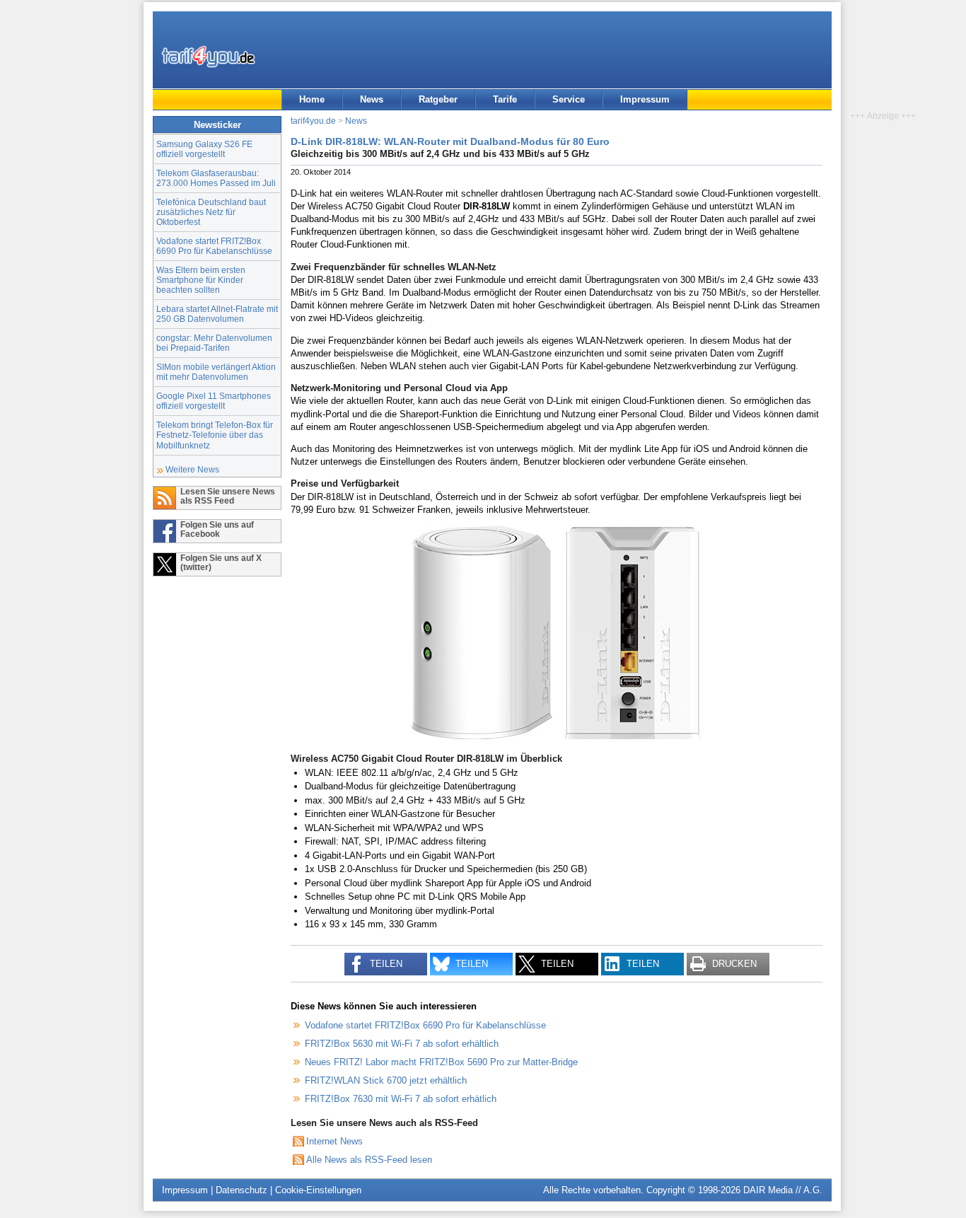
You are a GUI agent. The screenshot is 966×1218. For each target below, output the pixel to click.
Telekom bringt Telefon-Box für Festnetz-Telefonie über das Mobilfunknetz (214, 434)
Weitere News (192, 469)
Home (312, 99)
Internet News (334, 1141)
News (371, 99)
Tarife (505, 99)
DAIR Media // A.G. (782, 1190)
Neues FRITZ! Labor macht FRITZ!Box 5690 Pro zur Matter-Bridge (441, 1062)
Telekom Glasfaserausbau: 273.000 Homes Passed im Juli (216, 177)
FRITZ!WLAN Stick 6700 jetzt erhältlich (386, 1080)
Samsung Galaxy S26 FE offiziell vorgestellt (204, 148)
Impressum (645, 99)
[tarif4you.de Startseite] (208, 56)
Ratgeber (438, 99)
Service (568, 99)
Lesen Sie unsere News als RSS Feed (227, 496)
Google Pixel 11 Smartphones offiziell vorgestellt (213, 400)
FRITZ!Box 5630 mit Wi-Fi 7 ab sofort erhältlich (402, 1043)
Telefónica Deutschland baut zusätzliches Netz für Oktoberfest (211, 211)
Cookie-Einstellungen (318, 1190)
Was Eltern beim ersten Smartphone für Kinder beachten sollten (200, 279)
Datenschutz (241, 1190)
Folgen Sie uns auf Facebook (217, 529)
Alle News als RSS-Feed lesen (369, 1159)
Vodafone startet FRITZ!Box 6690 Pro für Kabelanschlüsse (214, 245)
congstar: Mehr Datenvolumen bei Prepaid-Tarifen (214, 342)
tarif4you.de (313, 120)
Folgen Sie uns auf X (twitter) (221, 562)
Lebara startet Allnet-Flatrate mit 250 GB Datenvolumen (217, 313)
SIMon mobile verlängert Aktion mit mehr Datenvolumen (216, 371)
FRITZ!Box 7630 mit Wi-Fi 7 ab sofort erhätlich (400, 1099)
